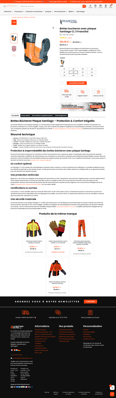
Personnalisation (60, 11)
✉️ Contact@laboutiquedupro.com (21, 358)
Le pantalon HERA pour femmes (66, 206)
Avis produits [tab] (25, 115)
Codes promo (39, 346)
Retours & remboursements (43, 334)
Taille (61, 66)
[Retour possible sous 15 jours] (90, 313)
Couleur (62, 58)
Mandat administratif (41, 350)
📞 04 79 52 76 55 (16, 355)
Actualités (38, 343)
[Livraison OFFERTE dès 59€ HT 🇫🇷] (26, 313)
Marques (48, 11)
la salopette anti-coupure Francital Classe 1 (28, 184)
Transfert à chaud (88, 339)
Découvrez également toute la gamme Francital (68, 128)
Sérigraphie (86, 334)
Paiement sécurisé (40, 330)
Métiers (71, 11)
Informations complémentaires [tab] (42, 115)
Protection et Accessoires (33, 11)
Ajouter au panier (76, 83)
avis (70, 38)
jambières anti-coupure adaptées (40, 160)
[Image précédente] (14, 32)
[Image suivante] (14, 55)
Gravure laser (87, 336)
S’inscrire (90, 302)
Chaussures (18, 11)
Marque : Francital (29, 17)
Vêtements (7, 11)
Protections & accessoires (67, 334)
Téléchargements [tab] (61, 115)
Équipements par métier (66, 336)
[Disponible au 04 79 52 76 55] (58, 313)
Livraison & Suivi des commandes (45, 336)
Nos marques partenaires (67, 339)
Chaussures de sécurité (66, 332)
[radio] (62, 62)
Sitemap (47, 392)
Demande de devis (40, 348)
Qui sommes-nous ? (41, 339)
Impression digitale (89, 332)
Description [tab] (15, 115)
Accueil (14, 17)
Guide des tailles (64, 341)
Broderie (85, 330)
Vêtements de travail (65, 330)
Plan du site (38, 353)
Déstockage (80, 11)
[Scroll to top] (112, 394)
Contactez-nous (40, 341)
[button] (53, 27)
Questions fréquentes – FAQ (43, 332)
